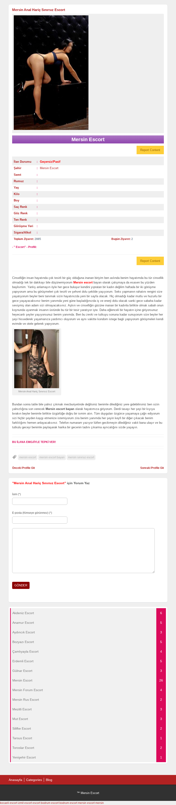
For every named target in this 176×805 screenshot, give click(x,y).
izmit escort (25, 803)
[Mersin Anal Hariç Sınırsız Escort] (88, 72)
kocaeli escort (8, 803)
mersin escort (27, 457)
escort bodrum (41, 803)
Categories (34, 780)
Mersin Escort (49, 168)
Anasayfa (15, 780)
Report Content (150, 150)
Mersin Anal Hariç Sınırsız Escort (38, 10)
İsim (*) (16, 494)
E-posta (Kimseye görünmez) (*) (32, 512)
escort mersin (78, 803)
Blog (49, 780)
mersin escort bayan (52, 457)
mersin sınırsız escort (81, 457)
